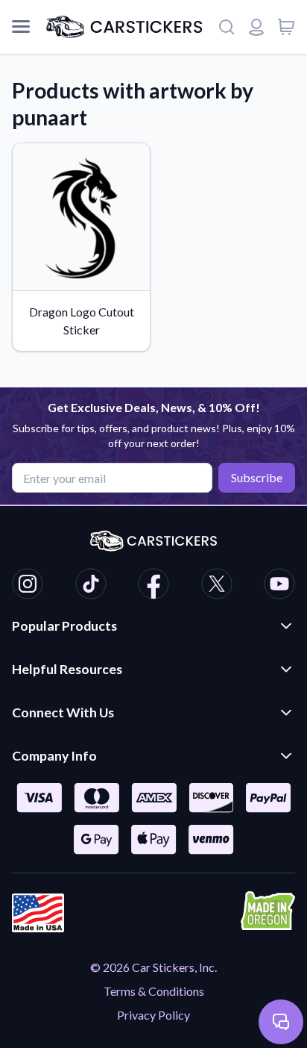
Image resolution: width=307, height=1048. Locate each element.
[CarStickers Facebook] (153, 586)
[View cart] (286, 27)
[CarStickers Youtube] (279, 586)
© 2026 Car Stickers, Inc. (153, 967)
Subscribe (256, 477)
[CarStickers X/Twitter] (216, 586)
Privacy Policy (153, 1015)
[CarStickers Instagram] (27, 586)
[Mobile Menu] (21, 27)
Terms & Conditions (154, 991)
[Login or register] (256, 27)
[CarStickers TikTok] (91, 586)
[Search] (226, 27)
